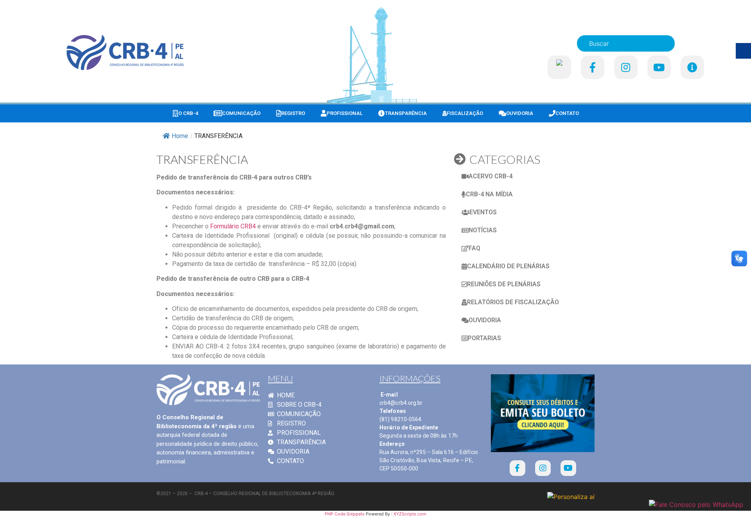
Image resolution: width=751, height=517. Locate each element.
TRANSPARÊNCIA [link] (406, 113)
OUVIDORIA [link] (519, 113)
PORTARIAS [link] (484, 338)
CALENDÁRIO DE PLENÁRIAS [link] (508, 266)
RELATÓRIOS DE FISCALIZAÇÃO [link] (513, 302)
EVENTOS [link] (483, 212)
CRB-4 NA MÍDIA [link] (489, 194)
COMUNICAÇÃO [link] (241, 113)
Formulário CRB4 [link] (233, 226)
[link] (125, 52)
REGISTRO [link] (293, 113)
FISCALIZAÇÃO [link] (465, 113)
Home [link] (180, 136)
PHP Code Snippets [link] (345, 514)
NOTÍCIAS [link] (483, 230)
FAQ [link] (474, 248)
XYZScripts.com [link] (409, 514)
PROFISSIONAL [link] (345, 113)
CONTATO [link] (567, 113)
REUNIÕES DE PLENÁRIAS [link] (504, 284)
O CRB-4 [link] (188, 113)
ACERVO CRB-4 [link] (490, 176)
